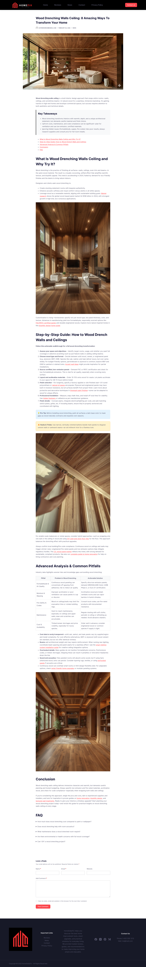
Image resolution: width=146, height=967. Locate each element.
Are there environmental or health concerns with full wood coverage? (63, 837)
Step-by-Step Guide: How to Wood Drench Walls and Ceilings (63, 142)
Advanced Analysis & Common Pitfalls (54, 144)
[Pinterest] (105, 939)
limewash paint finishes (79, 390)
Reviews (57, 5)
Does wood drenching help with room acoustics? (55, 826)
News (70, 5)
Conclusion (44, 147)
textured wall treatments (45, 801)
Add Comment (41, 878)
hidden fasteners (49, 398)
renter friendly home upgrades (62, 668)
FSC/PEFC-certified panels (46, 323)
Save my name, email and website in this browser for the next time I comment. (62, 901)
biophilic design (96, 798)
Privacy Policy (97, 5)
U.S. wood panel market (63, 552)
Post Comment (43, 906)
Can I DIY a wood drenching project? (51, 841)
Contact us (131, 5)
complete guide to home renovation (84, 554)
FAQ (41, 150)
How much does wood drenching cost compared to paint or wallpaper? (64, 822)
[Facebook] (96, 939)
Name (38, 869)
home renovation (83, 798)
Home (45, 5)
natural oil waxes (58, 385)
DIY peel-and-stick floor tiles (78, 539)
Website (89, 869)
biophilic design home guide (49, 326)
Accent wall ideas (71, 364)
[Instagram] (100, 939)
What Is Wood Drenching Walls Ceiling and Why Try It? (60, 139)
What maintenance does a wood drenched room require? (58, 832)
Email (63, 869)
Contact (82, 5)
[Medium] (109, 939)
